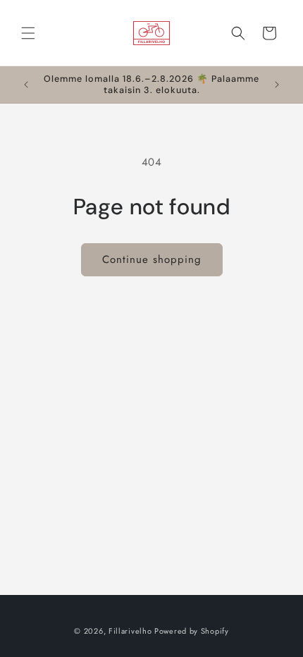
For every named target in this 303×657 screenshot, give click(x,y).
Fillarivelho (130, 631)
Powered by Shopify (191, 631)
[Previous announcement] (26, 84)
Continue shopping (152, 259)
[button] (28, 33)
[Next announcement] (276, 84)
